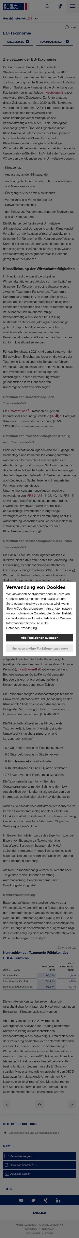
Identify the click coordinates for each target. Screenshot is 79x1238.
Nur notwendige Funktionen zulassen (40, 648)
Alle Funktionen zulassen (39, 638)
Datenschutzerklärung (21, 628)
